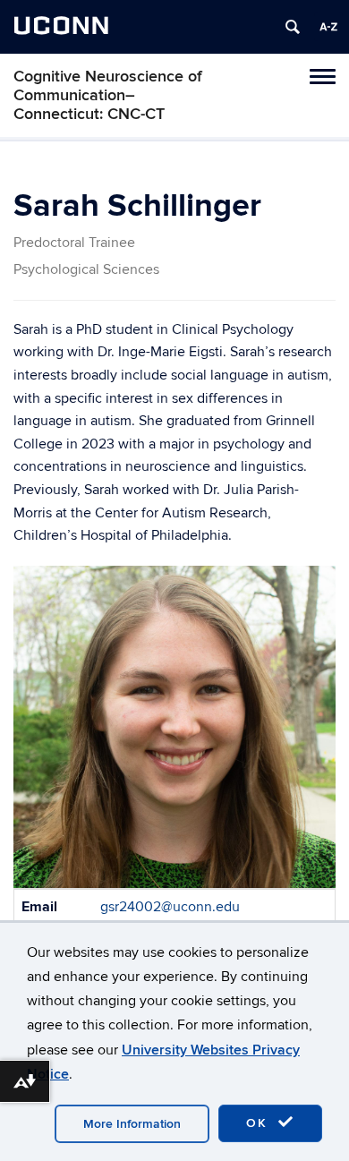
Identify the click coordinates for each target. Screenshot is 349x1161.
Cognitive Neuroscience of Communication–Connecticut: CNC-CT (107, 95)
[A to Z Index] (328, 27)
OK (259, 1123)
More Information (132, 1123)
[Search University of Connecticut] (292, 27)
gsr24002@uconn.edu (170, 907)
